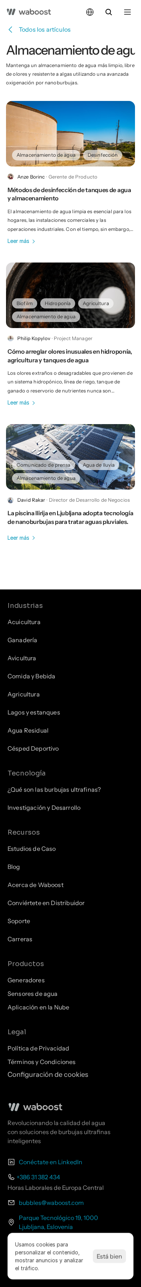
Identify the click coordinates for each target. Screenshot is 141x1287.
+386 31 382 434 (38, 1177)
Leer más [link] (18, 241)
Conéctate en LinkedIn (50, 1162)
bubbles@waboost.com (51, 1202)
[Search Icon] (108, 12)
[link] (46, 155)
